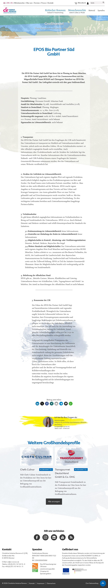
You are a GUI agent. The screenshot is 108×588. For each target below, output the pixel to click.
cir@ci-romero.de (13, 562)
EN (8, 3)
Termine (37, 3)
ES (11, 3)
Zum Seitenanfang (92, 583)
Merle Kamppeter (60, 420)
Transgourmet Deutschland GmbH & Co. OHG (65, 473)
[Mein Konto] (88, 3)
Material (91, 10)
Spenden (101, 10)
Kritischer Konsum (55, 11)
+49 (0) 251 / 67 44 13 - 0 (16, 564)
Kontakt (50, 3)
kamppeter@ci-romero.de (62, 426)
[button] (37, 403)
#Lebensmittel (27, 16)
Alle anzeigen (54, 501)
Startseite (6, 16)
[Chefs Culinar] (36, 456)
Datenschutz (51, 583)
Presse (43, 3)
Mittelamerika (19, 3)
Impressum (41, 583)
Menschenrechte (77, 11)
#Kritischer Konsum (16, 16)
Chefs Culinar (27, 469)
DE (4, 3)
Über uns (29, 3)
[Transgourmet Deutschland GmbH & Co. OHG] (71, 456)
